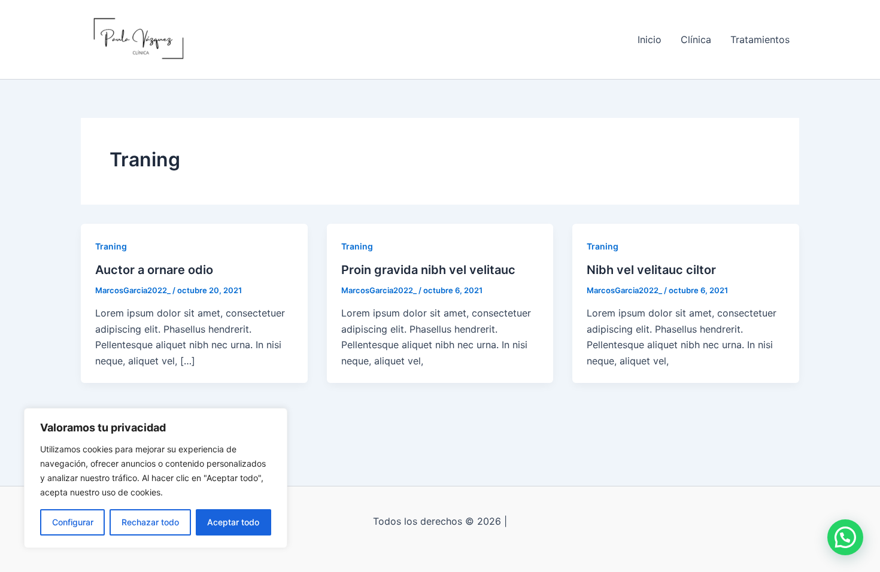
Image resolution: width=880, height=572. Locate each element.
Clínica (696, 39)
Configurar (72, 522)
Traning (111, 246)
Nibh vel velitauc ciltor (651, 270)
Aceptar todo (233, 522)
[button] (845, 537)
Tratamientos (760, 39)
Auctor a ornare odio (154, 270)
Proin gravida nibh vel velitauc (428, 270)
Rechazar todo (150, 522)
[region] (155, 478)
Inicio (649, 39)
